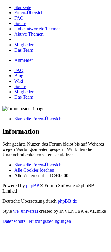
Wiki (18, 81)
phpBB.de (67, 201)
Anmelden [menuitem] (24, 60)
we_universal (25, 211)
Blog (18, 75)
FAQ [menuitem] (19, 70)
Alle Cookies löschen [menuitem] (34, 170)
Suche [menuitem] (20, 86)
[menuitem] (22, 7)
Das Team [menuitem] (23, 97)
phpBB (33, 185)
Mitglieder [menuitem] (23, 91)
